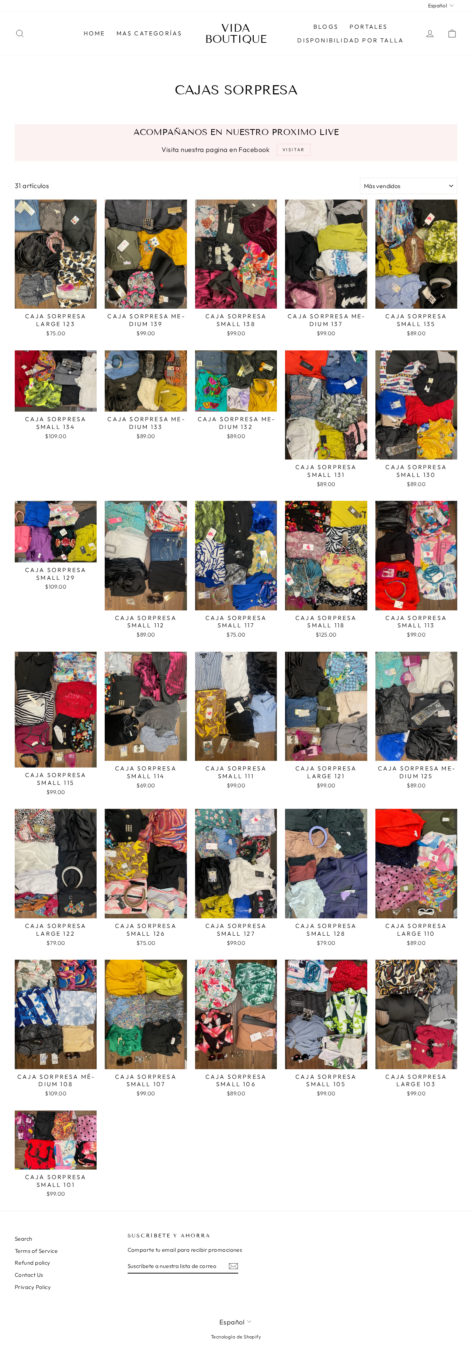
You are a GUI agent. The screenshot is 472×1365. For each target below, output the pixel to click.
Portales (369, 26)
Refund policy (33, 1262)
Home (94, 33)
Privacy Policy (33, 1286)
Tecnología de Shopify (236, 1337)
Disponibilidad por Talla (350, 40)
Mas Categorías (150, 33)
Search (23, 1238)
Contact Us (29, 1274)
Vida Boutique (236, 33)
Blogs (326, 26)
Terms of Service (36, 1250)
